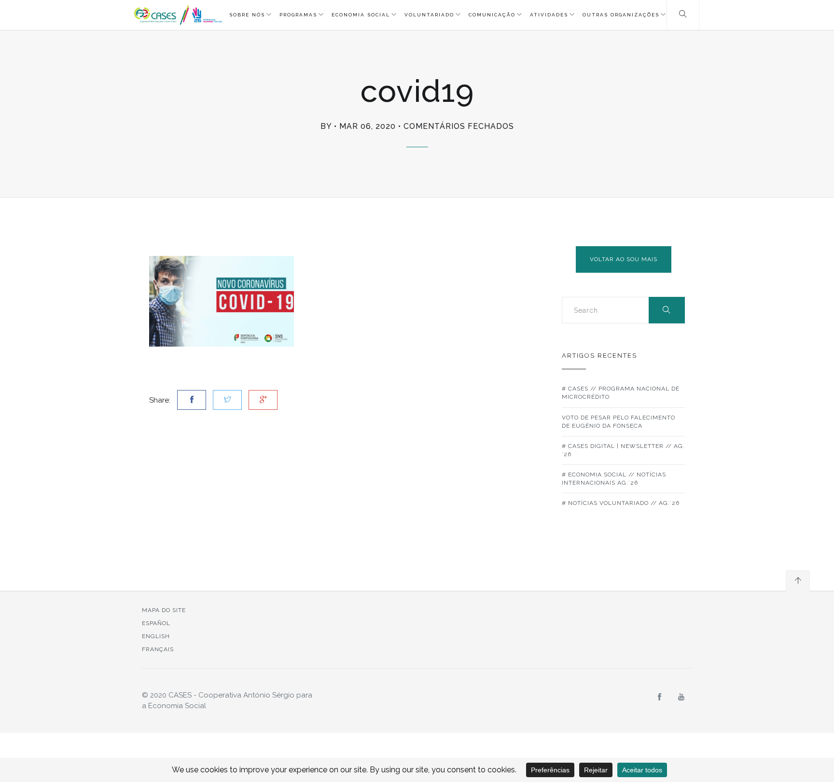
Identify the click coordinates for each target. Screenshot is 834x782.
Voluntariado (429, 14)
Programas (298, 14)
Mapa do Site (164, 610)
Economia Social (361, 14)
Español (156, 623)
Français (158, 649)
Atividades (549, 14)
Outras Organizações (621, 14)
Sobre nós (247, 14)
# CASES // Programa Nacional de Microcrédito (621, 392)
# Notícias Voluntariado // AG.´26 (621, 503)
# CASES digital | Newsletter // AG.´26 (623, 450)
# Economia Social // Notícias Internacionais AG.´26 (614, 478)
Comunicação (492, 14)
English (156, 636)
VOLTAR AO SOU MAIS (623, 259)
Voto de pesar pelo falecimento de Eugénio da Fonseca (618, 421)
